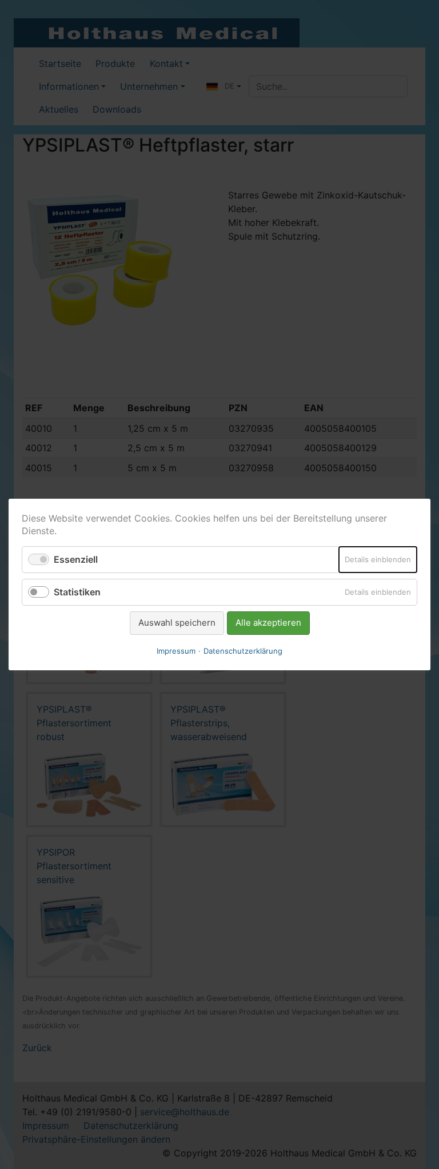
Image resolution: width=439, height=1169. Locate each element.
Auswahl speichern (176, 622)
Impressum (176, 650)
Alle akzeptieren (268, 622)
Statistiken (77, 592)
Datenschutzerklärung (242, 650)
